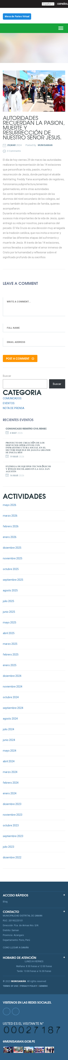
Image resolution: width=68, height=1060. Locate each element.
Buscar (7, 375)
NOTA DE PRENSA (13, 408)
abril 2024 (9, 761)
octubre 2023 (11, 825)
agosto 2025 (10, 590)
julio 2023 (8, 846)
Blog (5, 901)
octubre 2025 (11, 569)
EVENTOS (9, 403)
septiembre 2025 (13, 579)
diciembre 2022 (12, 857)
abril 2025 (9, 633)
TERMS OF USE (10, 986)
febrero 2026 (11, 526)
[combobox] (61, 4)
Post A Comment (18, 358)
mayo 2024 (9, 750)
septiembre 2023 (13, 836)
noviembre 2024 (12, 686)
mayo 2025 (9, 622)
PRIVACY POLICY (28, 986)
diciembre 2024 (12, 675)
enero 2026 (9, 537)
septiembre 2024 (13, 707)
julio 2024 (8, 729)
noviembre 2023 (12, 814)
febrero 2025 (11, 654)
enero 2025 (9, 665)
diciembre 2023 (12, 804)
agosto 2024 (10, 718)
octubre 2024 (11, 697)
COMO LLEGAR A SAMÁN (16, 947)
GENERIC (43, 986)
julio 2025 (8, 601)
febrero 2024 (11, 782)
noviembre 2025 (12, 558)
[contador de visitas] (32, 1030)
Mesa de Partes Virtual (17, 16)
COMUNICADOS (12, 398)
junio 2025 (9, 611)
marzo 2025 (10, 643)
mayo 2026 (9, 504)
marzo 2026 (10, 515)
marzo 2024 (10, 772)
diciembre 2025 (12, 547)
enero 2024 (9, 793)
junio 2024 (9, 739)
